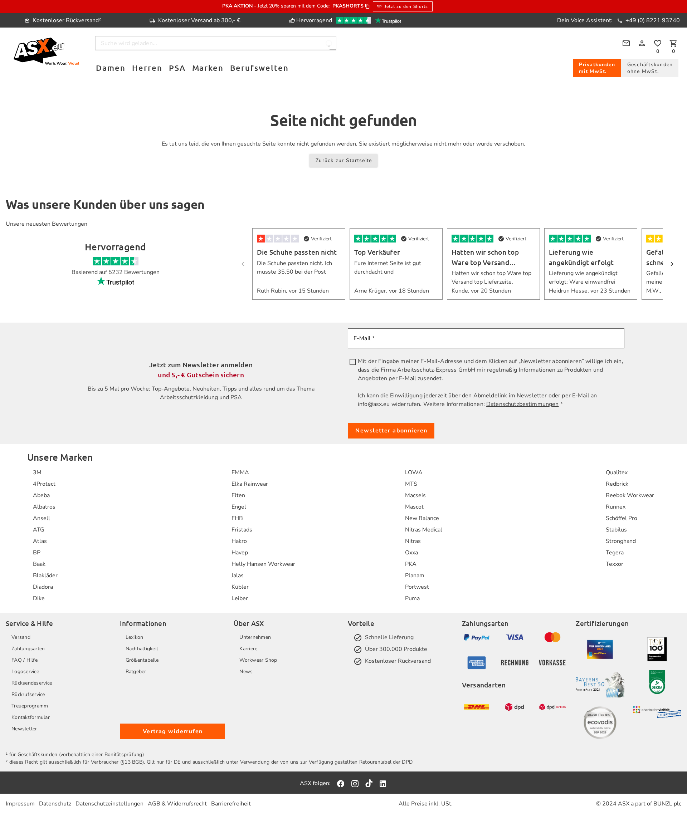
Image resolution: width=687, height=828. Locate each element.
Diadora (43, 587)
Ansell (41, 518)
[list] (45, 535)
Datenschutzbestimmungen (522, 404)
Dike (39, 598)
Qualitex (617, 472)
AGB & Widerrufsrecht (177, 804)
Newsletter (24, 728)
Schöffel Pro (621, 518)
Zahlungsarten (28, 648)
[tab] (597, 68)
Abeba (41, 495)
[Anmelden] (642, 43)
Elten (238, 495)
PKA (410, 564)
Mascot (414, 507)
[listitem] (45, 472)
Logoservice (25, 671)
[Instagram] (355, 783)
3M (37, 472)
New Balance (422, 518)
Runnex (615, 507)
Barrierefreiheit (231, 804)
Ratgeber (136, 671)
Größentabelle (142, 660)
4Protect (44, 484)
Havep (240, 553)
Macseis (415, 495)
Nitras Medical (423, 530)
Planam (414, 575)
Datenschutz (55, 804)
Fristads (242, 530)
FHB (237, 518)
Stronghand (621, 541)
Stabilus (616, 530)
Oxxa (411, 553)
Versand (20, 637)
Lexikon (134, 637)
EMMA (240, 472)
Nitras (413, 541)
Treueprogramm (29, 705)
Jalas (238, 575)
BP (36, 553)
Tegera (615, 553)
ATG (38, 530)
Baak (39, 564)
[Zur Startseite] (46, 52)
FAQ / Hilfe (24, 660)
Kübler (240, 587)
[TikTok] (369, 783)
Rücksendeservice (31, 683)
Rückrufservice (28, 694)
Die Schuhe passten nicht (297, 252)
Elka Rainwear (250, 484)
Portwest (417, 587)
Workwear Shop (258, 660)
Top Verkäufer (377, 252)
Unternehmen (255, 637)
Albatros (44, 507)
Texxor (614, 564)
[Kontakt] (626, 43)
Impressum (20, 804)
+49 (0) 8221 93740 (652, 20)
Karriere (248, 648)
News (246, 671)
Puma (412, 598)
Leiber (240, 598)
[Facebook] (340, 783)
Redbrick (617, 484)
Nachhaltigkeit (142, 648)
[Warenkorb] (673, 43)
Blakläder (45, 575)
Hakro (239, 541)
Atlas (40, 541)
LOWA (414, 472)
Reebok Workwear (630, 495)
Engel (239, 507)
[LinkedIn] (383, 783)
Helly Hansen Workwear (263, 564)
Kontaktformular (30, 717)
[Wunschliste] (658, 43)
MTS (411, 484)
